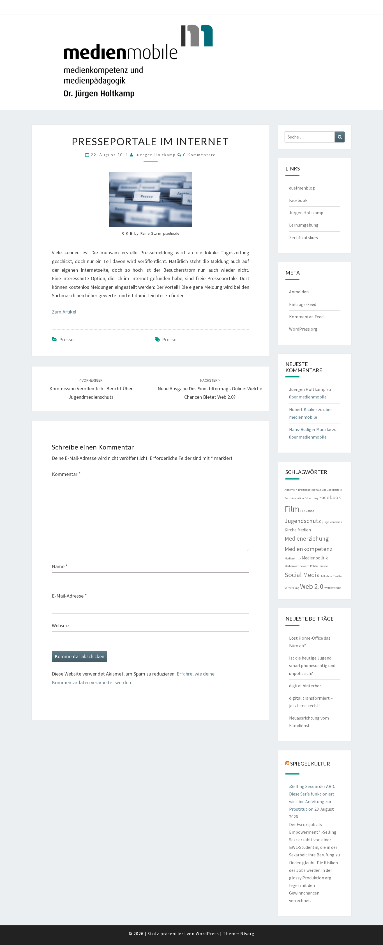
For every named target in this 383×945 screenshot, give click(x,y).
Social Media (302, 575)
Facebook (298, 200)
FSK (302, 511)
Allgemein (291, 490)
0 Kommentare (199, 154)
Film (292, 509)
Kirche (291, 530)
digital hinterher (305, 685)
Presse (66, 339)
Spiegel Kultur (310, 763)
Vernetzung (292, 588)
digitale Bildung (321, 490)
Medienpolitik (315, 558)
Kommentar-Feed (306, 316)
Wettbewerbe (332, 588)
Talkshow (327, 576)
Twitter (338, 576)
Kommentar (66, 474)
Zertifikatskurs (303, 237)
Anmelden (299, 291)
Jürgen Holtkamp (306, 212)
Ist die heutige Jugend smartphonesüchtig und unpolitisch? (312, 665)
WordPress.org (303, 329)
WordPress (207, 933)
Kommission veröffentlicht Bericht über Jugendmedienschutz (91, 389)
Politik (314, 566)
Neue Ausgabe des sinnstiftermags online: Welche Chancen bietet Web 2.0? (210, 389)
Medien (304, 530)
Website (60, 625)
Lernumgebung (304, 225)
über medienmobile (308, 397)
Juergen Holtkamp (155, 154)
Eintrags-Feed (302, 304)
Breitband (304, 490)
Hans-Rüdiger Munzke (310, 429)
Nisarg (247, 933)
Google (310, 511)
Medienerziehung (307, 538)
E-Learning (311, 498)
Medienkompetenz (309, 549)
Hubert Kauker (303, 409)
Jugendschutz (303, 521)
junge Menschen (332, 522)
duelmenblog (302, 188)
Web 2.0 (312, 586)
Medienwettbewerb (297, 566)
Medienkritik (293, 558)
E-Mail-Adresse (69, 596)
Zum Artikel (64, 311)
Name (60, 566)
